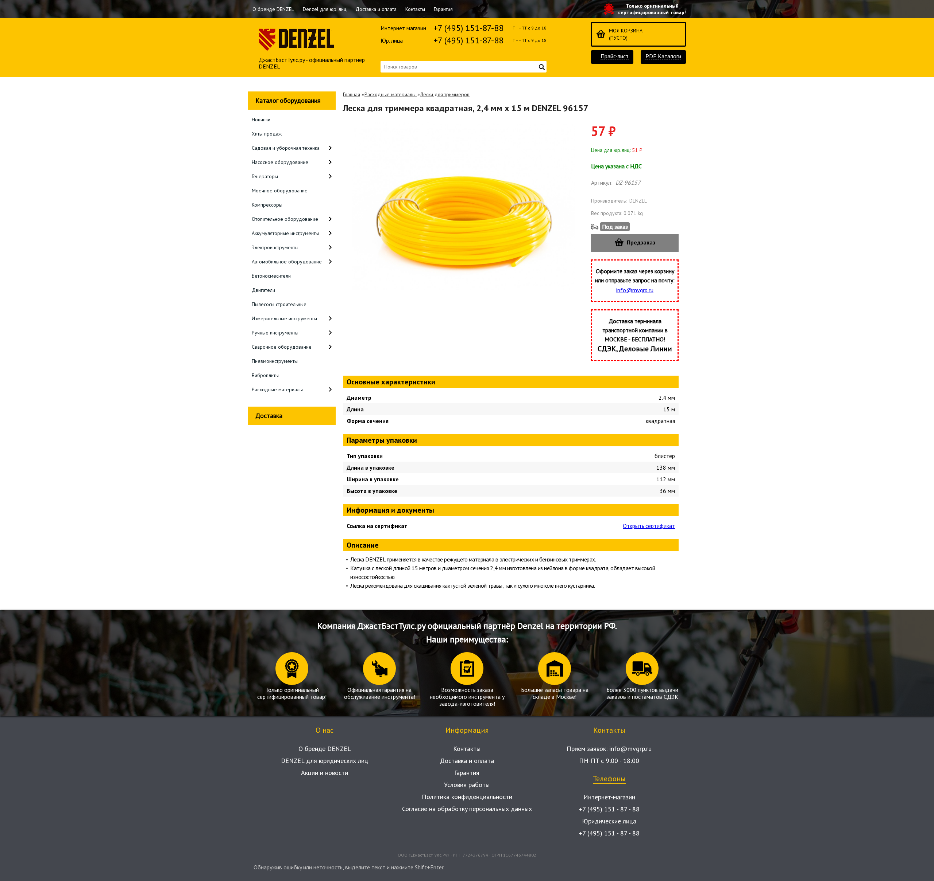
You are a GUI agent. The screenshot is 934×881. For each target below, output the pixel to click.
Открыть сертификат (649, 525)
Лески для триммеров (445, 94)
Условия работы (467, 784)
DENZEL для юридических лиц (324, 760)
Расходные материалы (390, 94)
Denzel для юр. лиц (325, 9)
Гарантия (443, 9)
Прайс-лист (615, 56)
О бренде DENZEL (273, 9)
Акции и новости (324, 772)
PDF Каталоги (663, 56)
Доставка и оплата (376, 9)
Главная (351, 94)
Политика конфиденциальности (467, 796)
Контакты (415, 9)
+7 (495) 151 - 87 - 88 (609, 809)
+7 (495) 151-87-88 (468, 28)
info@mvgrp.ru (634, 290)
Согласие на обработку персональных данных (467, 808)
